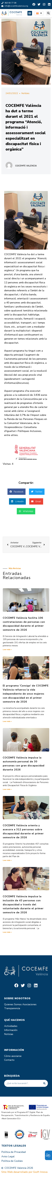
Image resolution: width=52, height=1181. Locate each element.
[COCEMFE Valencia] (11, 13)
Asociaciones (29, 1004)
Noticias (8, 1034)
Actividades (10, 1026)
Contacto (9, 1060)
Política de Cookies (12, 1161)
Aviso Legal (8, 1156)
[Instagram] (44, 4)
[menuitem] (39, 13)
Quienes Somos (13, 1004)
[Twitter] (39, 4)
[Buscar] (44, 1083)
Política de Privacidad (13, 1152)
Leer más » (7, 649)
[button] (29, 13)
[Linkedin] (49, 4)
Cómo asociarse (12, 1056)
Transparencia (12, 1008)
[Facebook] (33, 4)
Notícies (25, 93)
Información (10, 1030)
